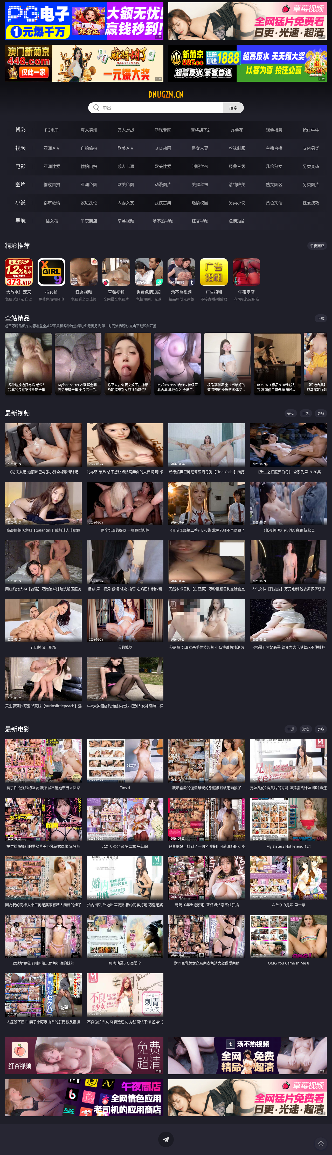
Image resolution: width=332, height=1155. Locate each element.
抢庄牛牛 (311, 130)
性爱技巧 (311, 203)
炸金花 (237, 130)
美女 (290, 413)
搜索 (233, 108)
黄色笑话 (274, 203)
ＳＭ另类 (311, 148)
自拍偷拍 (89, 148)
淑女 (305, 729)
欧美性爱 (163, 166)
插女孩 (52, 221)
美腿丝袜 (200, 184)
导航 (20, 220)
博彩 (20, 129)
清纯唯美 (237, 184)
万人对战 (125, 130)
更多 (320, 413)
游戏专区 (163, 130)
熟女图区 (274, 184)
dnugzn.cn (166, 94)
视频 (20, 148)
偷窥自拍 (52, 184)
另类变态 (311, 166)
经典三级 (237, 166)
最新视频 (17, 413)
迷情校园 (200, 203)
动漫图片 (163, 184)
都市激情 (52, 203)
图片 (20, 184)
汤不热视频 (163, 221)
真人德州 (89, 130)
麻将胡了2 (200, 130)
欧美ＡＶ (125, 148)
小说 (20, 202)
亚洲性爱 (52, 166)
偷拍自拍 (89, 166)
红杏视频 (200, 221)
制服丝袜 (200, 166)
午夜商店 (89, 221)
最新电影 (17, 729)
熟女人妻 (200, 148)
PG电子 (52, 130)
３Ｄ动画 (163, 148)
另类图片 (311, 184)
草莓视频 (125, 221)
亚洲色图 (89, 184)
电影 (20, 166)
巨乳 (305, 413)
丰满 (290, 729)
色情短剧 (237, 221)
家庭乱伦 (89, 203)
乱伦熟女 (274, 166)
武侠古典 (163, 203)
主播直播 (274, 148)
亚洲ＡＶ (52, 148)
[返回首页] (321, 1143)
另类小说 (237, 203)
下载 (320, 318)
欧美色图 (125, 184)
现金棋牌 (274, 130)
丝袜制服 (237, 148)
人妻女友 (125, 203)
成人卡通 (125, 166)
